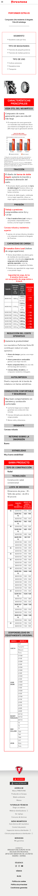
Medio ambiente (19, 797)
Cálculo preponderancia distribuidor (18, 833)
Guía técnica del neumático (19, 824)
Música (19, 800)
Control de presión (19, 827)
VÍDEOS (19, 871)
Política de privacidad (19, 884)
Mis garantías (19, 841)
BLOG (19, 876)
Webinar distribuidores (18, 811)
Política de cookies (19, 881)
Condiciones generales (19, 888)
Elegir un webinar (19, 807)
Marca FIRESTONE (19, 791)
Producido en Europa (19, 794)
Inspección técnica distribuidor (18, 830)
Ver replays (19, 814)
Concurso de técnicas (19, 817)
